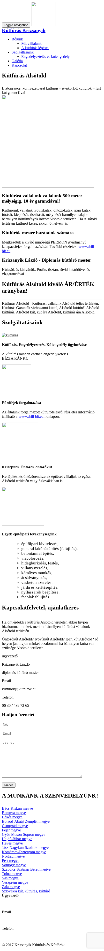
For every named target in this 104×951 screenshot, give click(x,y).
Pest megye (10, 861)
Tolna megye (12, 874)
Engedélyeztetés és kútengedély (45, 56)
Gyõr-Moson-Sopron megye (23, 834)
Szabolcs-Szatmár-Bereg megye (26, 869)
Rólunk (17, 39)
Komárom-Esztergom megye (24, 852)
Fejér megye (11, 830)
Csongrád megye (15, 826)
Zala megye (11, 887)
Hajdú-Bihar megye (17, 839)
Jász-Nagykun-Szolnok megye (25, 847)
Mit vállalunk (31, 43)
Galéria (17, 61)
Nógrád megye (13, 856)
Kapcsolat (19, 65)
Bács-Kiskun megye (17, 808)
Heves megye (12, 843)
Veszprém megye (15, 882)
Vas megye (10, 878)
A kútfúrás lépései (35, 48)
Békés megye (12, 817)
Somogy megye (14, 865)
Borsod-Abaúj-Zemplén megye (26, 821)
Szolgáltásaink (23, 52)
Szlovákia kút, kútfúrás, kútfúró (26, 891)
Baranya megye (14, 813)
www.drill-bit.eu (31, 416)
